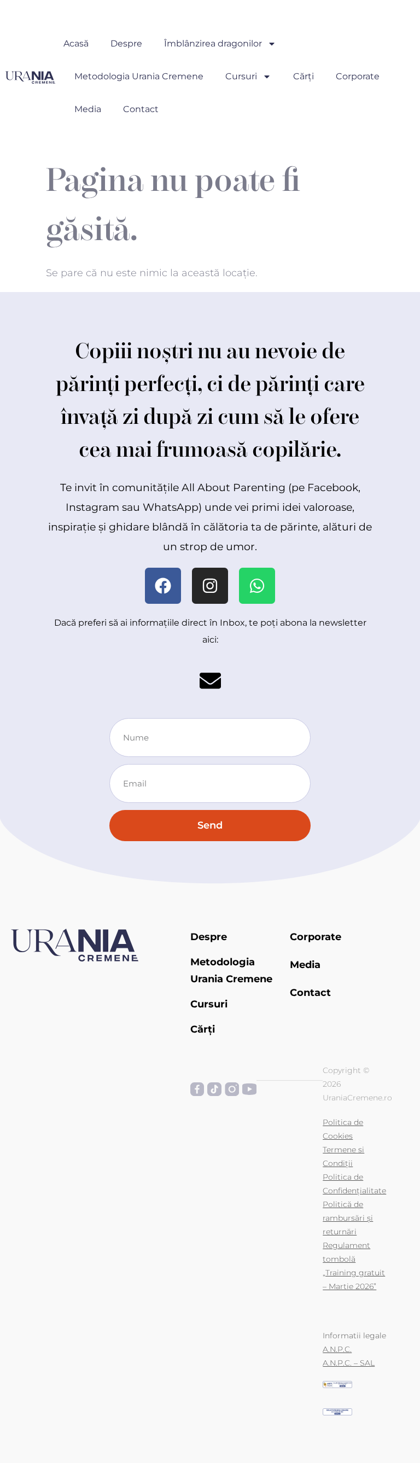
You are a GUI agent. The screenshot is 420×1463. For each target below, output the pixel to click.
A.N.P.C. (337, 1349)
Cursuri (241, 76)
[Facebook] (163, 586)
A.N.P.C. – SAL (349, 1363)
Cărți (303, 76)
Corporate (358, 76)
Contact (141, 109)
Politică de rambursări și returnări (348, 1218)
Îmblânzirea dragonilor (213, 43)
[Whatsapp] (257, 586)
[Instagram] (210, 586)
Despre (126, 43)
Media (87, 109)
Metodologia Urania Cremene (138, 76)
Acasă (76, 43)
